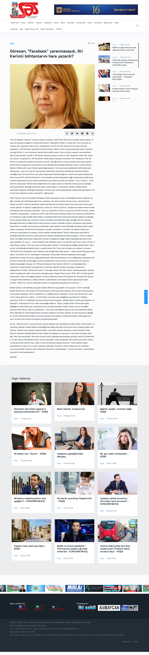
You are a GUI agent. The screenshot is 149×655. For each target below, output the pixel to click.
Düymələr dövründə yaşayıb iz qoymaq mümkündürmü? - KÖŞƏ (31, 410)
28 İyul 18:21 (25, 508)
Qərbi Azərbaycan (47, 29)
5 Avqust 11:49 (112, 418)
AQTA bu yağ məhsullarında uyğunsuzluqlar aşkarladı (124, 48)
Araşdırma (48, 23)
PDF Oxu (146, 298)
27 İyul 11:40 (68, 508)
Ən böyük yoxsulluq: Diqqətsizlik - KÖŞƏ (74, 499)
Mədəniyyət (108, 23)
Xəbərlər (30, 23)
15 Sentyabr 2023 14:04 (26, 133)
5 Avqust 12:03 (69, 416)
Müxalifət (14, 29)
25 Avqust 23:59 (124, 44)
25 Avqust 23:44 (125, 57)
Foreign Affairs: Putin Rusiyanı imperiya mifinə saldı (125, 89)
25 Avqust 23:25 (124, 71)
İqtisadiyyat (80, 23)
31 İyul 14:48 (111, 463)
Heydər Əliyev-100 (32, 29)
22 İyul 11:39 (25, 555)
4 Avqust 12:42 (69, 463)
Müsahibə (98, 23)
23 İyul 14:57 (112, 511)
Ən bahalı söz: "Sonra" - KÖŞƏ (30, 453)
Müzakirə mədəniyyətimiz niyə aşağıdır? (30, 499)
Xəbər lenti (15, 23)
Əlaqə (135, 641)
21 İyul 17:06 (68, 558)
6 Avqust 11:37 (25, 418)
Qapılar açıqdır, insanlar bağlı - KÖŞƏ (116, 410)
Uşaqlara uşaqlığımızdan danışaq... (70, 455)
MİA (21, 29)
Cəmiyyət (70, 23)
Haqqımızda (126, 641)
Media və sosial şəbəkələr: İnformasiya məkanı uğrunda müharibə (72, 548)
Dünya (89, 23)
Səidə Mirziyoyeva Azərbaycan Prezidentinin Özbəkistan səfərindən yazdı (125, 62)
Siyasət (39, 23)
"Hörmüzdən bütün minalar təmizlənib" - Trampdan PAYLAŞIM (123, 76)
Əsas (23, 23)
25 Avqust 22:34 (124, 86)
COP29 (59, 29)
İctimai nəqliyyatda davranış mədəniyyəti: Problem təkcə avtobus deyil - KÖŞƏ (115, 548)
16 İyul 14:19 (111, 558)
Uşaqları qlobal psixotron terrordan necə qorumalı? (114, 501)
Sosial (56, 23)
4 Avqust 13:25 (26, 460)
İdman (63, 23)
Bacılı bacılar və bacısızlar (71, 408)
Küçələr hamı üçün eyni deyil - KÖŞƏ (30, 547)
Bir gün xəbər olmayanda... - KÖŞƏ (115, 455)
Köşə (116, 23)
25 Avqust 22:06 (124, 98)
